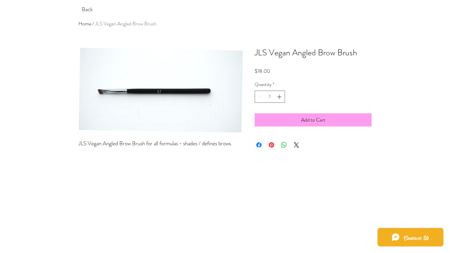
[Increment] (280, 96)
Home (84, 23)
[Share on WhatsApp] (284, 145)
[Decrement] (260, 96)
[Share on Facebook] (259, 145)
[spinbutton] (270, 96)
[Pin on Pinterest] (271, 145)
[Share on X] (296, 145)
